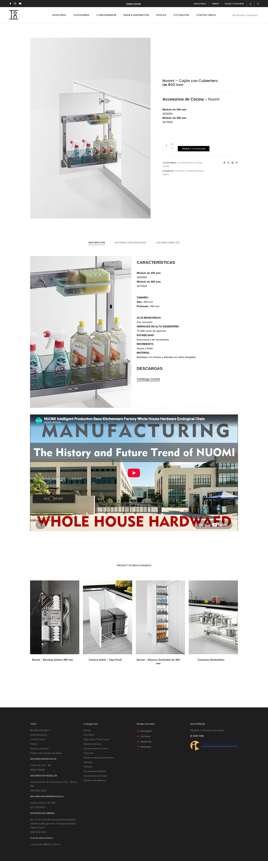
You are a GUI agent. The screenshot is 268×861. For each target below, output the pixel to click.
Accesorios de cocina (95, 748)
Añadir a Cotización (193, 148)
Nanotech (88, 734)
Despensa (199, 170)
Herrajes (87, 762)
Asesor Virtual (133, 3)
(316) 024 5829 (38, 790)
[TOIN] (13, 17)
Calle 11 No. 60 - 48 (40, 765)
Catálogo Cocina (148, 379)
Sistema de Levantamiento (98, 757)
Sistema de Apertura (94, 780)
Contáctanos (37, 739)
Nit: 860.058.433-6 (40, 730)
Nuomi (165, 166)
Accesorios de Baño (94, 771)
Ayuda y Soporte (39, 748)
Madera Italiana (92, 743)
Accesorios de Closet (95, 775)
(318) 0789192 (37, 769)
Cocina (189, 170)
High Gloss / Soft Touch (96, 739)
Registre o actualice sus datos (207, 730)
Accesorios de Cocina (189, 162)
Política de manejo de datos (46, 753)
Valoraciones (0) (168, 242)
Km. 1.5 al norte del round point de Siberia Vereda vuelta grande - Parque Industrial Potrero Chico (53, 823)
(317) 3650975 (38, 807)
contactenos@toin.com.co (45, 844)
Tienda (34, 743)
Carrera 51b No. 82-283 (42, 802)
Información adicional (130, 242)
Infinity (87, 730)
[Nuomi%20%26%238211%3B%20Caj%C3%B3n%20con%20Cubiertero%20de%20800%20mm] (224, 163)
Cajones (88, 753)
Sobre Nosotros (38, 734)
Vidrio (165, 174)
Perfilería (88, 766)
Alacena (179, 170)
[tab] (96, 242)
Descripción (96, 242)
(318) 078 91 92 (38, 832)
